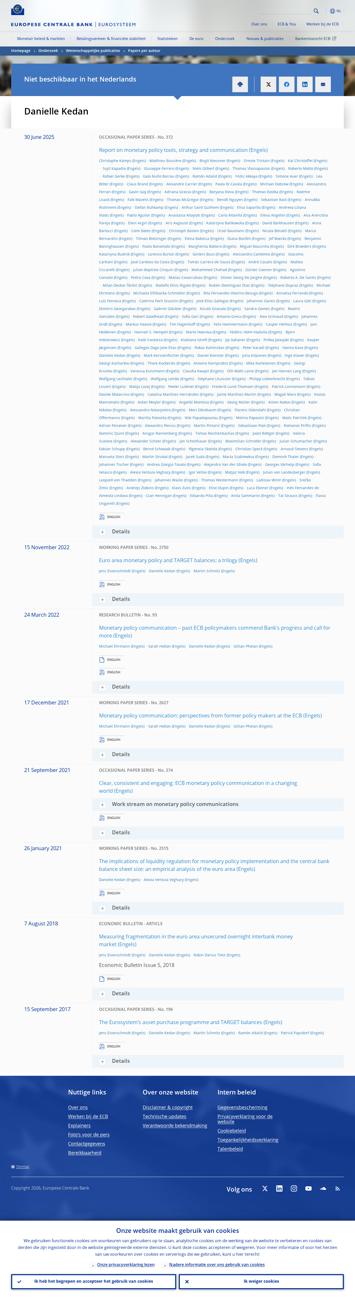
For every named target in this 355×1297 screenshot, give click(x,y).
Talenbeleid (230, 1149)
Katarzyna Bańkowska (225, 223)
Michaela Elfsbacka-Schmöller (159, 293)
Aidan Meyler (149, 402)
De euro (196, 39)
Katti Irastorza (150, 340)
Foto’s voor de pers (89, 1135)
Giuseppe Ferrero (159, 169)
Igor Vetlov (198, 472)
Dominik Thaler (285, 457)
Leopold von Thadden (118, 480)
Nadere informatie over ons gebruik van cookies (217, 1265)
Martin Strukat (155, 457)
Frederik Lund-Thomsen (233, 387)
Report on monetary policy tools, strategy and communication (173, 150)
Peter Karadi (253, 348)
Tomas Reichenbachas (214, 433)
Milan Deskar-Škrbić (120, 285)
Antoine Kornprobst (211, 363)
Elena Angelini (272, 215)
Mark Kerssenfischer (161, 356)
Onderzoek (225, 39)
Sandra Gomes (257, 309)
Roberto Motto (300, 169)
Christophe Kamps (115, 161)
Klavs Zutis (181, 488)
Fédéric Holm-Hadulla (248, 332)
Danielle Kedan (112, 356)
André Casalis (260, 262)
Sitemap (22, 1167)
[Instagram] (294, 1188)
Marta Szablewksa (238, 457)
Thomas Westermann (219, 480)
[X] (265, 1188)
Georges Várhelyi (279, 465)
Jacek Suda (195, 457)
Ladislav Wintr (269, 480)
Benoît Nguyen (230, 200)
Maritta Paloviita (152, 418)
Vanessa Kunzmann (147, 371)
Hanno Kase (292, 348)
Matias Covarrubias (185, 278)
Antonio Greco (229, 317)
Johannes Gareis (261, 301)
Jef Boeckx (277, 239)
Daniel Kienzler (211, 356)
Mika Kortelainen (261, 363)
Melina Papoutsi (250, 418)
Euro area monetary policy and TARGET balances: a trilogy (168, 560)
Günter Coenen (258, 270)
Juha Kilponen (254, 356)
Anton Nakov (279, 402)
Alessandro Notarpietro (150, 410)
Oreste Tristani (257, 161)
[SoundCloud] (323, 1188)
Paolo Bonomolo (156, 246)
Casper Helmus (279, 324)
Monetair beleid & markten (41, 39)
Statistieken (167, 39)
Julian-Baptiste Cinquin (153, 270)
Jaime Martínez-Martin (236, 395)
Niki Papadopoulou (201, 418)
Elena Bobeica (197, 239)
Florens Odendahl (250, 410)
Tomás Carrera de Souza (209, 262)
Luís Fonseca (110, 301)
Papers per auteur (144, 51)
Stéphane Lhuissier (214, 379)
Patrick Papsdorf (295, 1033)
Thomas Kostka (265, 192)
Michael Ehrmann (114, 646)
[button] (325, 11)
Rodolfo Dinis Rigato (173, 285)
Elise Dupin (219, 488)
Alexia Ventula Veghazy (164, 880)
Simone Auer (287, 176)
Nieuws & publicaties (265, 39)
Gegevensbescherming (242, 1107)
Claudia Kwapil (196, 371)
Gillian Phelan (246, 646)
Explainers (79, 1126)
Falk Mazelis (138, 200)
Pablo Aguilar (138, 215)
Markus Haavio (139, 324)
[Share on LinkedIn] (305, 84)
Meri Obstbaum (202, 410)
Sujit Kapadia (114, 169)
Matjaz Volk (235, 472)
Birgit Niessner (213, 161)
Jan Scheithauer (193, 441)
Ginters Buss (204, 254)
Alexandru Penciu (160, 426)
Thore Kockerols (161, 363)
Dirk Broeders (299, 246)
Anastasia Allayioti (184, 215)
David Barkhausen (278, 223)
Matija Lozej (139, 387)
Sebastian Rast (274, 200)
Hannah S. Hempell (151, 332)
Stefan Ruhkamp (149, 208)
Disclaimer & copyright (168, 1107)
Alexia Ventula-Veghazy (150, 472)
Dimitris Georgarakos (117, 309)
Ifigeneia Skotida (203, 449)
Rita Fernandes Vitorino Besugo (230, 293)
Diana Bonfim (239, 239)
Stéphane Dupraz (283, 285)
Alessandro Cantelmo (251, 254)
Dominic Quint (111, 433)
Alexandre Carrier (181, 184)
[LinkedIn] (279, 1188)
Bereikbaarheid (84, 1153)
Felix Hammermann (231, 324)
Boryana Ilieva (221, 192)
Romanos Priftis (297, 426)
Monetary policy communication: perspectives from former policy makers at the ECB (200, 716)
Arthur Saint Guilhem (200, 208)
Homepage (20, 51)
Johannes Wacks (169, 480)
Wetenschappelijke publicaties (93, 51)
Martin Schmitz (207, 571)
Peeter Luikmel (181, 387)
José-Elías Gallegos (212, 301)
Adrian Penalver (113, 426)
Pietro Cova (140, 278)
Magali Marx (285, 395)
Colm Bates (141, 231)
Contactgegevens (86, 1144)
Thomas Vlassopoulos (251, 169)
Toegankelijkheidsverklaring (248, 1140)
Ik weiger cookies (261, 1282)
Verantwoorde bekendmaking (175, 1126)
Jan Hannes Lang (286, 371)
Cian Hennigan (159, 496)
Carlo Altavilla (230, 215)
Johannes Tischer (114, 465)
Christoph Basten (184, 231)
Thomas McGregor (183, 200)
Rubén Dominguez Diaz (229, 285)
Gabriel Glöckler (168, 309)
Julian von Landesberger (284, 472)
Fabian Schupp (112, 449)
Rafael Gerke (114, 176)
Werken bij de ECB (322, 24)
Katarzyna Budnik (114, 254)
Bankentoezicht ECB (312, 39)
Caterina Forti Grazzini (158, 301)
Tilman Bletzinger (151, 239)
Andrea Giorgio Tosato (166, 465)
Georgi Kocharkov (114, 363)
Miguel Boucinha (254, 246)
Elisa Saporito (249, 208)
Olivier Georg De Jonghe (241, 278)
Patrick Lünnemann (289, 387)
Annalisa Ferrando (292, 293)
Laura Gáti (302, 301)
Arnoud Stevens (294, 449)
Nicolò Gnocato (213, 309)
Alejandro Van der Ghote (225, 465)
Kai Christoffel (300, 161)
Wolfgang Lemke (165, 379)
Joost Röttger (264, 433)
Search (316, 11)
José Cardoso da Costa (150, 262)
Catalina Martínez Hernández (173, 395)
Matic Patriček (294, 418)
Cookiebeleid (232, 1131)
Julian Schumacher (296, 441)
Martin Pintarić (207, 426)
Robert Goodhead (148, 317)
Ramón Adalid (205, 176)
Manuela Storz (111, 457)
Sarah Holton (159, 646)
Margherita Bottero (205, 246)
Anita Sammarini (245, 496)
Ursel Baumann (230, 231)
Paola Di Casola (228, 184)
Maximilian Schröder (243, 441)
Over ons (259, 24)
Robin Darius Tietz (210, 955)
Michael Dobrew (274, 184)
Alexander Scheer (146, 441)
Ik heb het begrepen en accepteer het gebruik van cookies (93, 1282)
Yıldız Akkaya (246, 176)
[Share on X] (268, 84)
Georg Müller (238, 402)
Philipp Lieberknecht (267, 379)
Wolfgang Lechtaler (116, 379)
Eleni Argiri (137, 223)
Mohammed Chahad (209, 270)
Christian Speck (248, 449)
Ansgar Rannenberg (159, 433)
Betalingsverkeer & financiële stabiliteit (111, 39)
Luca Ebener (257, 488)
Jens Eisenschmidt (115, 571)
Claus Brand (137, 184)
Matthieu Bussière (165, 161)
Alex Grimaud (271, 317)
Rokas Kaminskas (210, 348)
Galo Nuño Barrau (158, 176)
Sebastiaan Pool (252, 426)
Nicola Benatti (274, 231)
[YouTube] (308, 1188)
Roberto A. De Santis (298, 278)
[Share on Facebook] (286, 84)
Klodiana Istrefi (194, 340)
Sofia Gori (190, 317)
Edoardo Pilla (201, 496)
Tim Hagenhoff (182, 324)
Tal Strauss (288, 496)
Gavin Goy (137, 192)
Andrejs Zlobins (140, 488)
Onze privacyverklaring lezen (126, 1265)
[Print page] (240, 84)
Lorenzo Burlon (161, 254)
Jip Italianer (235, 340)
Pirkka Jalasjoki (276, 340)
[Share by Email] (323, 84)
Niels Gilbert (203, 169)
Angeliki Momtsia (194, 402)
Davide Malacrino (114, 395)
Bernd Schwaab (156, 449)
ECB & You (287, 24)
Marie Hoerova (199, 332)
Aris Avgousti (177, 223)
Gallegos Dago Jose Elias (155, 348)
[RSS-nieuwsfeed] (337, 1188)
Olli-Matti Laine (240, 371)
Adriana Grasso (178, 192)
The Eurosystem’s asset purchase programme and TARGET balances (180, 1022)
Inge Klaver (294, 356)
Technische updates (164, 1116)
